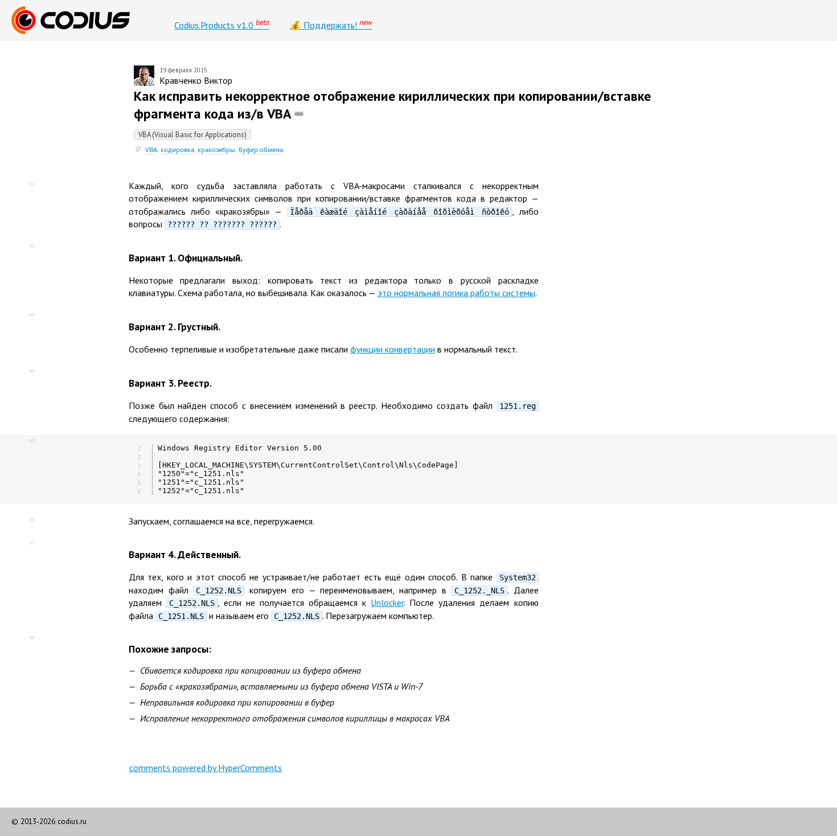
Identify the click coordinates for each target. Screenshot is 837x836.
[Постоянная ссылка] (298, 113)
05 (32, 440)
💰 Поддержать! (331, 24)
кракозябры (216, 149)
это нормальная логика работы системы (456, 292)
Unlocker (387, 602)
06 (32, 519)
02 (32, 245)
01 (32, 184)
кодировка (177, 149)
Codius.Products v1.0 (221, 24)
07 (32, 543)
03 (32, 314)
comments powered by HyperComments (205, 767)
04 (32, 371)
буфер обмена (261, 149)
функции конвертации (392, 349)
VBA (151, 149)
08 (32, 637)
